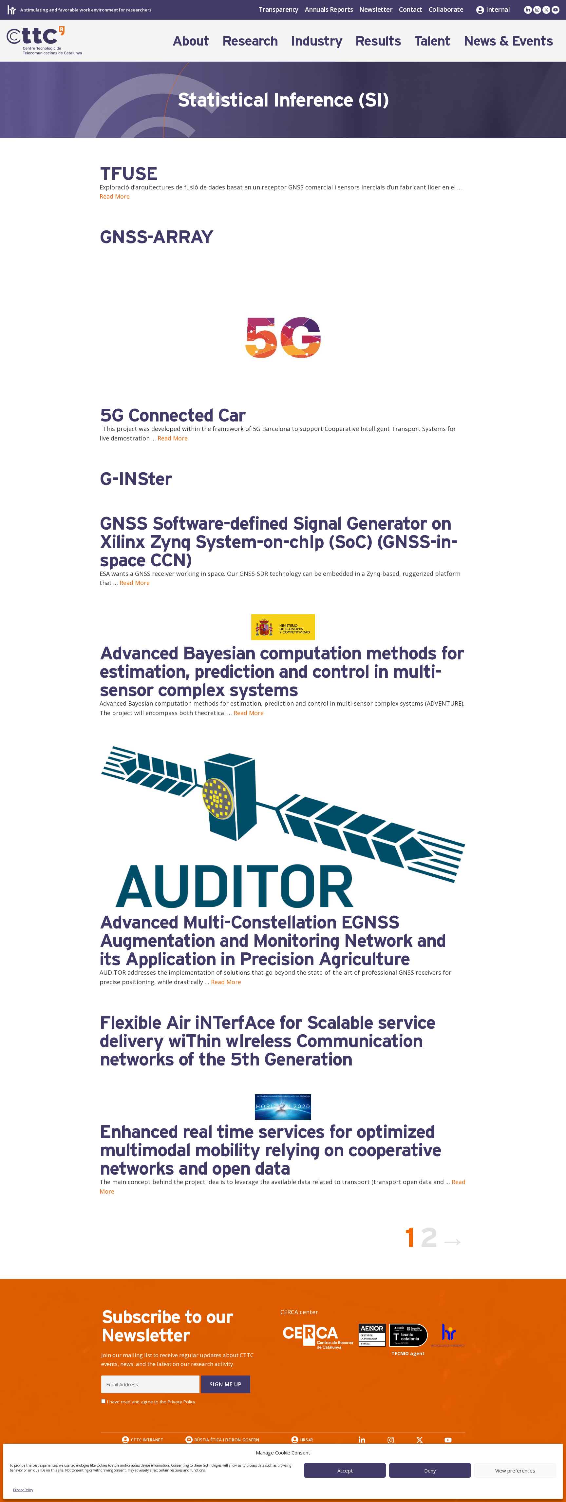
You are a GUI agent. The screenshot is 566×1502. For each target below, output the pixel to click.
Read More (115, 196)
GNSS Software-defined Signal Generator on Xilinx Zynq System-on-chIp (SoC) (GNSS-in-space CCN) (278, 541)
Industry (316, 40)
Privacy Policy (23, 1490)
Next (453, 1237)
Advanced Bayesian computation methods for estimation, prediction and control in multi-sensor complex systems (282, 671)
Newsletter (375, 9)
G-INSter (136, 478)
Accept (345, 1470)
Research (250, 40)
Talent (432, 40)
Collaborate (446, 9)
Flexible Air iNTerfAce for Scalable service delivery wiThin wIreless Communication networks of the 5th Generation (267, 1040)
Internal (498, 10)
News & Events (508, 40)
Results (378, 40)
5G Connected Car (172, 415)
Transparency (278, 9)
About (190, 40)
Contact (410, 9)
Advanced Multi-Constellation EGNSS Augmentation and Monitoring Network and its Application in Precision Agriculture (273, 940)
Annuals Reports (329, 9)
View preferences (515, 1470)
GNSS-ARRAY (156, 236)
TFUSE (128, 173)
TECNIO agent (407, 1353)
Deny (430, 1470)
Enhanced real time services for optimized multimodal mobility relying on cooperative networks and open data (270, 1149)
